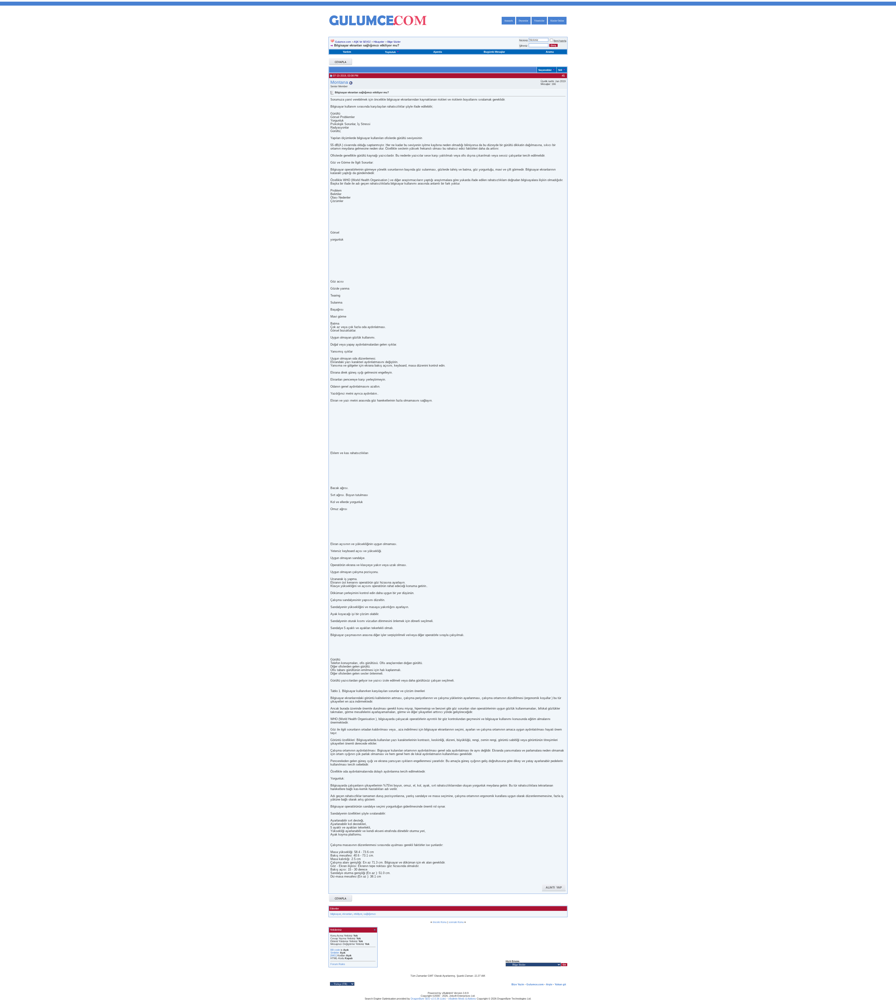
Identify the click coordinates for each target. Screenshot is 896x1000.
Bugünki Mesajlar (494, 51)
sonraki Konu (456, 922)
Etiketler (334, 908)
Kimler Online (557, 20)
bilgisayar (335, 914)
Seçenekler (545, 70)
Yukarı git (560, 984)
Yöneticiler (539, 20)
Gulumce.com (343, 41)
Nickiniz (523, 40)
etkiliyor (358, 914)
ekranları (347, 914)
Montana (339, 82)
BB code (335, 949)
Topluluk (390, 52)
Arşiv (549, 984)
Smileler (334, 952)
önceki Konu (440, 922)
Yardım (347, 51)
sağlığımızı (370, 914)
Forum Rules (337, 964)
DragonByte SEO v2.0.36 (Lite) (428, 998)
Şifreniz (523, 45)
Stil (560, 70)
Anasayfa (508, 20)
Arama (550, 51)
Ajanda (437, 51)
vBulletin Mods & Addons (462, 998)
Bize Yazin (517, 984)
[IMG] (333, 955)
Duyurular (523, 20)
